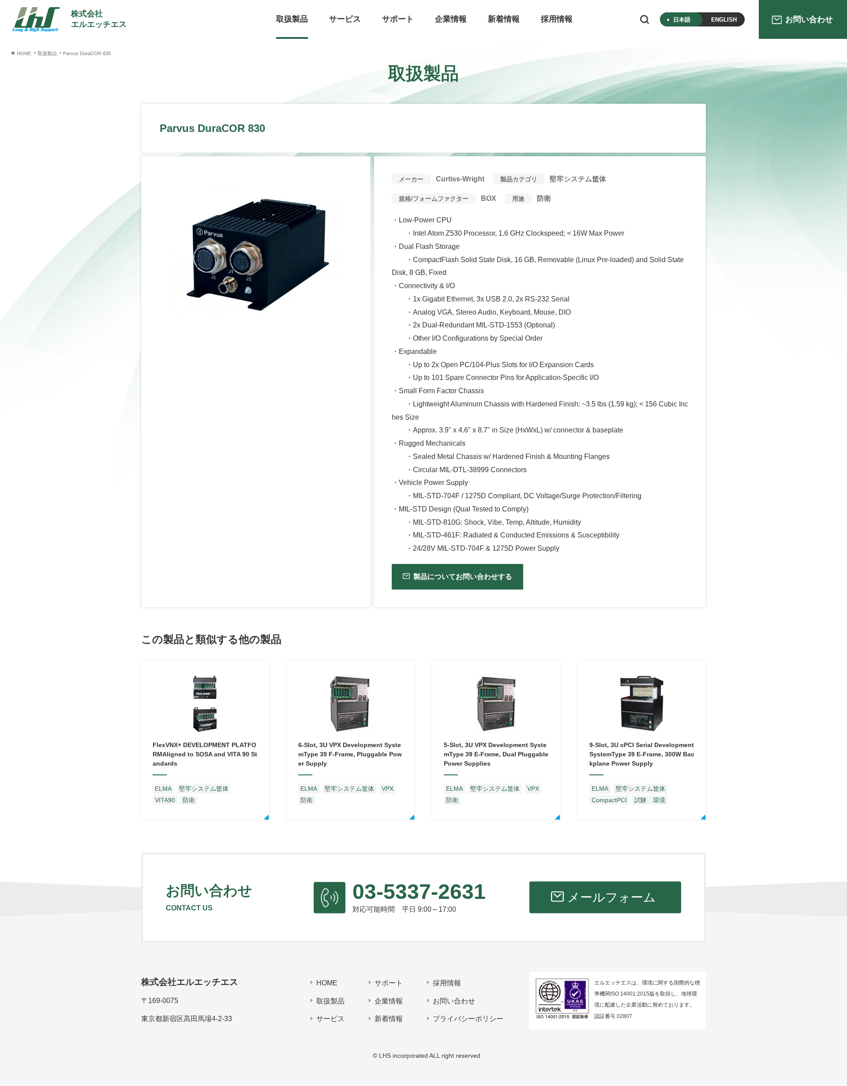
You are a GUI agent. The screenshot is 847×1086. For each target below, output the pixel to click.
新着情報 (504, 19)
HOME (326, 983)
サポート (398, 19)
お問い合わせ (454, 1001)
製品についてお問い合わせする (462, 576)
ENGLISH (724, 19)
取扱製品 (292, 19)
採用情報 (557, 19)
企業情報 (451, 19)
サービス (345, 19)
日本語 (681, 19)
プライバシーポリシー (468, 1018)
